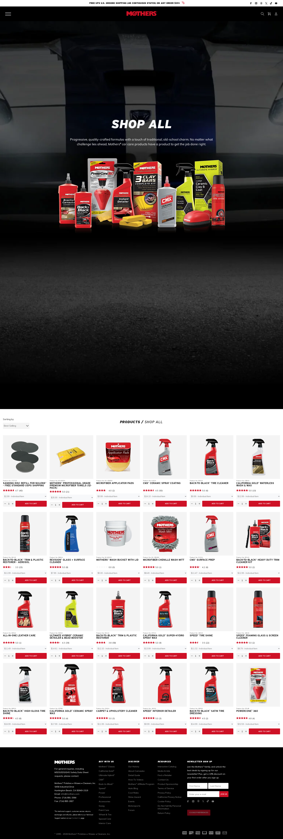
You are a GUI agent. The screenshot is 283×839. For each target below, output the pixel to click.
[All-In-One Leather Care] (25, 758)
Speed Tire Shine (201, 784)
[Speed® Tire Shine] (211, 758)
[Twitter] (266, 3)
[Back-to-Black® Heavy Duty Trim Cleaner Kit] (258, 683)
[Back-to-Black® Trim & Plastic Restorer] (118, 758)
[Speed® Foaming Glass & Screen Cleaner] (258, 758)
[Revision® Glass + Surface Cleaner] (71, 683)
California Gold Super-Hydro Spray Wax (163, 785)
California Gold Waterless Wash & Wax (255, 633)
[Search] (262, 14)
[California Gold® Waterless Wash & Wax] (258, 606)
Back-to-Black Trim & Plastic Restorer (116, 785)
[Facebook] (251, 3)
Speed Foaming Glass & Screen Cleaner (257, 785)
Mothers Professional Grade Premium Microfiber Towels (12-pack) (71, 634)
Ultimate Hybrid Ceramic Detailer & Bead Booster (66, 785)
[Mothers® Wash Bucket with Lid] (118, 683)
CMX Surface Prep (202, 709)
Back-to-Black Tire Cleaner (209, 632)
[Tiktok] (271, 3)
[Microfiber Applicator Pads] (118, 606)
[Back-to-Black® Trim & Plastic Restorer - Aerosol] (25, 683)
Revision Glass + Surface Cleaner (67, 710)
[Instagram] (256, 3)
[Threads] (261, 3)
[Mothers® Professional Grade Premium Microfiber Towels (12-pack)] (71, 606)
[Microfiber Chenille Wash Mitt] (165, 683)
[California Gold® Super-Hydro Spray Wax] (165, 758)
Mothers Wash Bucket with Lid (117, 709)
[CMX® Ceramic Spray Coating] (165, 606)
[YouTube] (275, 3)
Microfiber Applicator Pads (115, 632)
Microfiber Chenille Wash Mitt (163, 709)
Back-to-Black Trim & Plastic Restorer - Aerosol (23, 710)
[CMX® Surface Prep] (211, 683)
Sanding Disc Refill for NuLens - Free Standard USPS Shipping (24, 633)
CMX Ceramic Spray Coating (162, 632)
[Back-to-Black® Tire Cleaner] (211, 606)
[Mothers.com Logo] (141, 13)
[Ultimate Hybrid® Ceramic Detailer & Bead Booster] (71, 758)
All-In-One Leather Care (19, 784)
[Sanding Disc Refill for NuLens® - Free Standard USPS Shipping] (25, 606)
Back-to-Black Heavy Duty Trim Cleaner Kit (257, 710)
